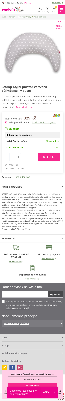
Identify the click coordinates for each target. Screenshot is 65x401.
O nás (4, 337)
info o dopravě (22, 176)
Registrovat (56, 294)
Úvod (4, 16)
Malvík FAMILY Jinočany (16, 141)
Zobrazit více (23, 107)
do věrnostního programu (44, 122)
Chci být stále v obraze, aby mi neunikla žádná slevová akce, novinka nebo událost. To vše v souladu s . (34, 305)
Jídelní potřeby (24, 16)
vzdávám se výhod (32, 379)
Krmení (12, 16)
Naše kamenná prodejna (14, 353)
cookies (51, 374)
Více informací (15, 261)
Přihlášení (56, 2)
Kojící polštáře (40, 16)
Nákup (5, 345)
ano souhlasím (32, 385)
